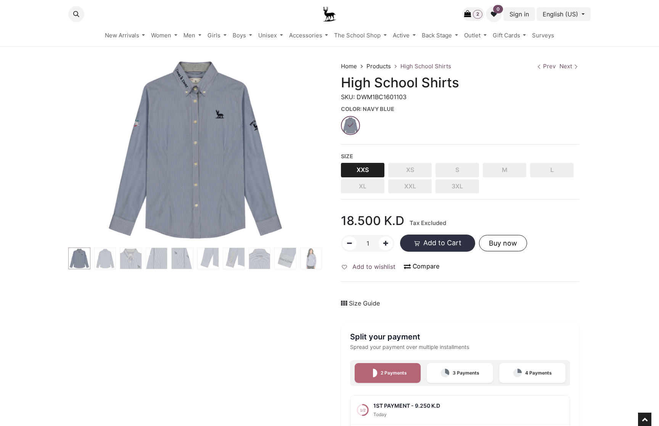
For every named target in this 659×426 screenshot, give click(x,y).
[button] (76, 14)
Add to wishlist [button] (372, 266)
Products (378, 66)
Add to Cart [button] (441, 243)
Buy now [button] (503, 243)
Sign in (519, 14)
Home (349, 66)
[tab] (388, 373)
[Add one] (386, 243)
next (565, 66)
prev (549, 66)
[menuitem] (125, 35)
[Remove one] (349, 243)
